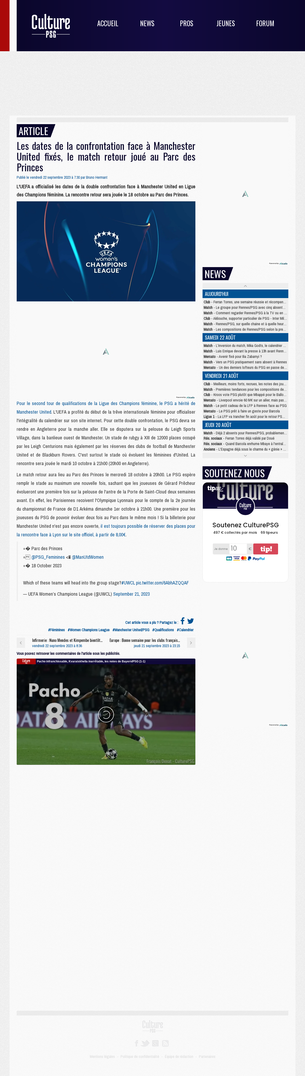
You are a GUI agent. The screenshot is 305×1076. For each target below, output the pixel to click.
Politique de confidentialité (140, 1056)
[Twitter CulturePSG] (145, 1043)
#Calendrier (185, 629)
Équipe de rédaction (179, 1056)
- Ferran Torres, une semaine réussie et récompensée (246, 302)
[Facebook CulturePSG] (136, 1043)
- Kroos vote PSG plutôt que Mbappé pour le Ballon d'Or (248, 394)
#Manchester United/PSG (130, 629)
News (147, 23)
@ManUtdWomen (88, 557)
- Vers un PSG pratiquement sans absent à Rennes (245, 362)
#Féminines (56, 629)
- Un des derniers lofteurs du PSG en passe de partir (248, 367)
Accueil (107, 23)
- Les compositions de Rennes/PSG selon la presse (246, 329)
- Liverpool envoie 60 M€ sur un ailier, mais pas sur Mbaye (252, 400)
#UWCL (128, 582)
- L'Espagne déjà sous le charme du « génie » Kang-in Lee (252, 449)
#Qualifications (163, 629)
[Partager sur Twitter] (190, 622)
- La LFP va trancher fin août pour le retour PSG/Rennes (250, 416)
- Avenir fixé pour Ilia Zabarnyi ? (233, 356)
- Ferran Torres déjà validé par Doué (239, 438)
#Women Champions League (89, 629)
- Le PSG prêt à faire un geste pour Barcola (242, 411)
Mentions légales (102, 1056)
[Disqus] (106, 824)
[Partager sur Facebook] (182, 622)
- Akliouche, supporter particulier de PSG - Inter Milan (245, 318)
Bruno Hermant (96, 177)
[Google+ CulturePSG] (155, 1043)
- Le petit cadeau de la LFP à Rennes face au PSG (245, 405)
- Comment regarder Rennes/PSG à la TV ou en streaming (251, 312)
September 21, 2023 (131, 594)
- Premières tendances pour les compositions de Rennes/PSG (253, 389)
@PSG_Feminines (48, 557)
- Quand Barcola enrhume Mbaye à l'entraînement (249, 443)
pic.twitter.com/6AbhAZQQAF (162, 582)
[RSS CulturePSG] (165, 1043)
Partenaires (207, 1056)
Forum (265, 23)
